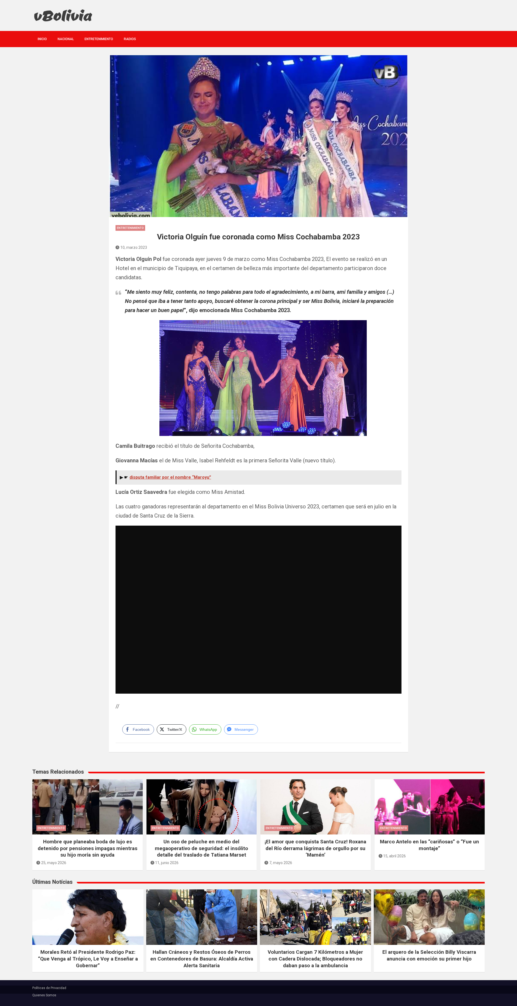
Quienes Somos (44, 995)
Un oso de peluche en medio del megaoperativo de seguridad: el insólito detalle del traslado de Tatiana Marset (201, 848)
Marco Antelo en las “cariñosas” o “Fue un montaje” (429, 845)
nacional (66, 39)
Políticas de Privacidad (49, 988)
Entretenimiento (99, 39)
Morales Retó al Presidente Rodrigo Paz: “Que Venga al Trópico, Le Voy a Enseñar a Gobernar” (88, 958)
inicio (42, 39)
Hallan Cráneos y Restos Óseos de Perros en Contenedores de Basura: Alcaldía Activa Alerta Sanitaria (201, 958)
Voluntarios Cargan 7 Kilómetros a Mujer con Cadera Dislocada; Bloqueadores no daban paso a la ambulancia (315, 958)
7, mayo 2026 (280, 863)
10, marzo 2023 (133, 247)
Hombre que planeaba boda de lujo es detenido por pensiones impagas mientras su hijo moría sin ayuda (87, 848)
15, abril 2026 (394, 856)
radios (130, 39)
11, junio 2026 (167, 863)
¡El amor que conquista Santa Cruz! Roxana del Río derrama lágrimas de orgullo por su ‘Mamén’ (315, 848)
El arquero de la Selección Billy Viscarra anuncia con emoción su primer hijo (429, 955)
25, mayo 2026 (53, 863)
